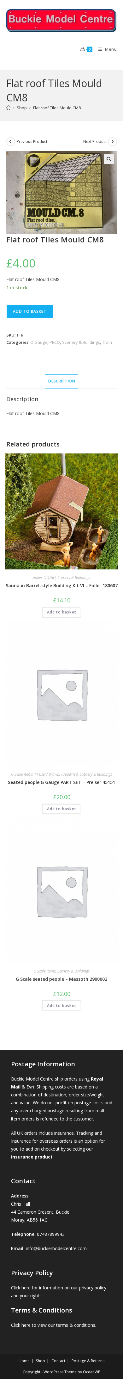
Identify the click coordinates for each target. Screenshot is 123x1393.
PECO (55, 342)
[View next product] (112, 141)
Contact (58, 1361)
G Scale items (22, 774)
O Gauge (38, 342)
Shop (40, 1361)
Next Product (95, 141)
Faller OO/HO (44, 577)
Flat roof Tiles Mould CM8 (57, 108)
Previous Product (32, 141)
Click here (21, 1288)
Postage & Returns (88, 1361)
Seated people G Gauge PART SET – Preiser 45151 (61, 782)
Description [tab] (61, 381)
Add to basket (29, 311)
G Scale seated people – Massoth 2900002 (61, 979)
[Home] (8, 108)
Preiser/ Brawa (47, 774)
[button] (109, 159)
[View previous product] (10, 141)
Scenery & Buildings (81, 342)
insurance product (32, 1157)
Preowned (69, 774)
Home (24, 1361)
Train (107, 342)
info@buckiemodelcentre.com (56, 1248)
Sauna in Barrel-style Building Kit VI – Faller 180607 (62, 585)
